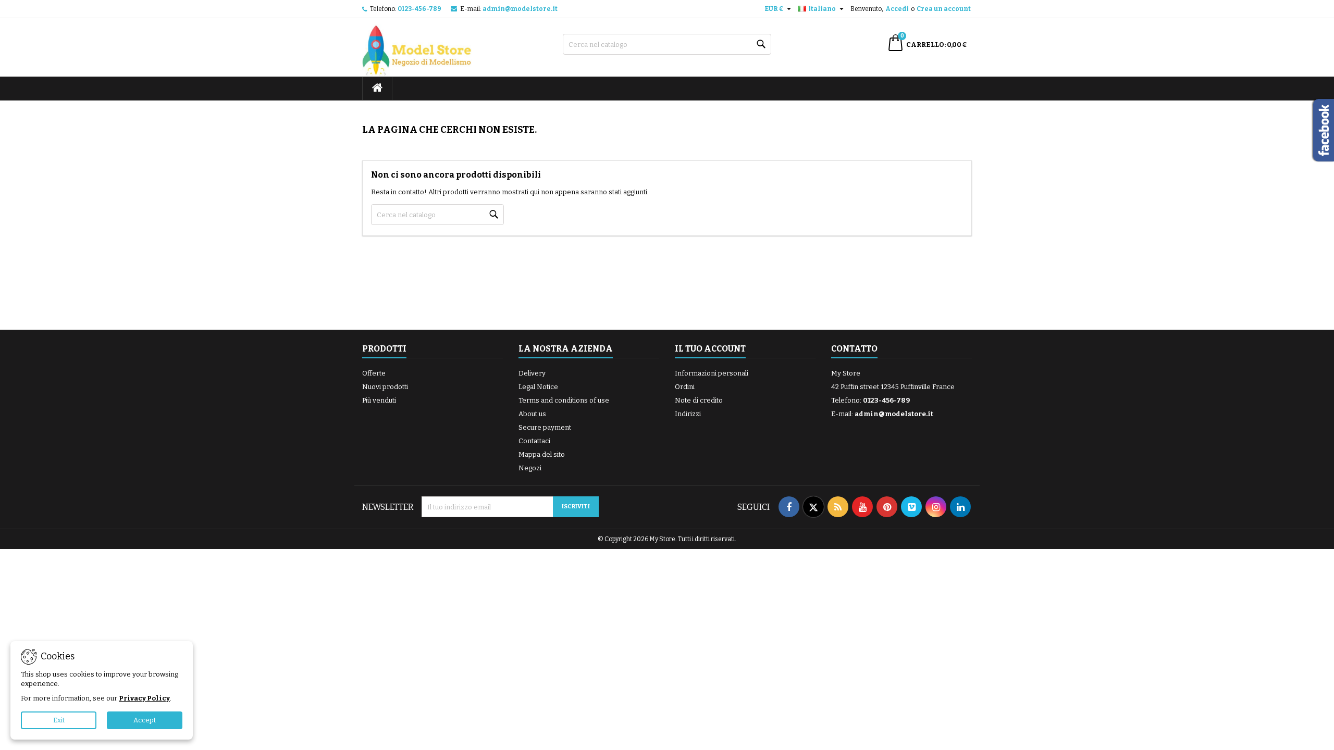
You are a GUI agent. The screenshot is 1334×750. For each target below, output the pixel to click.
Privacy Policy (144, 698)
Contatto (854, 349)
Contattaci (534, 441)
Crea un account (944, 8)
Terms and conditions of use (563, 400)
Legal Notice (538, 387)
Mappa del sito (541, 454)
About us (532, 414)
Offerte (374, 373)
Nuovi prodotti (385, 387)
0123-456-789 (419, 8)
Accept (144, 720)
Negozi (529, 468)
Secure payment (544, 427)
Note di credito (699, 400)
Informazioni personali (711, 373)
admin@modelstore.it (520, 8)
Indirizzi (688, 414)
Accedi (897, 8)
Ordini (685, 387)
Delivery (532, 373)
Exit (59, 720)
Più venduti (379, 400)
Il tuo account (710, 349)
